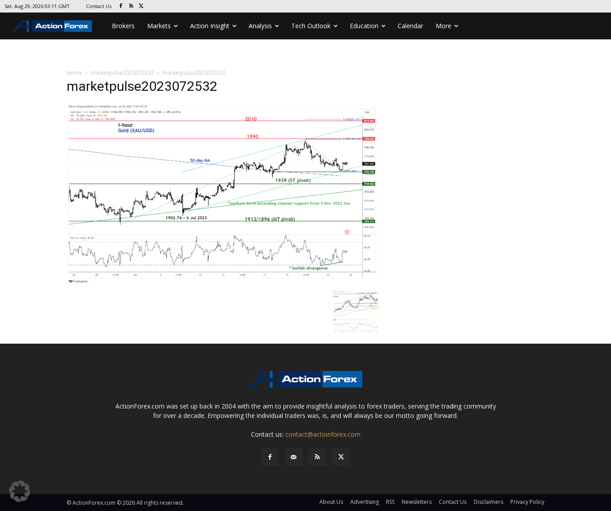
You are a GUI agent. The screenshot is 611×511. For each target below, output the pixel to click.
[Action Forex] (51, 26)
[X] (141, 6)
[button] (19, 491)
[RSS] (131, 6)
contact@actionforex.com (323, 434)
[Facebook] (121, 6)
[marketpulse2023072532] (222, 193)
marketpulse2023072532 (122, 73)
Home (74, 73)
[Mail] (293, 457)
